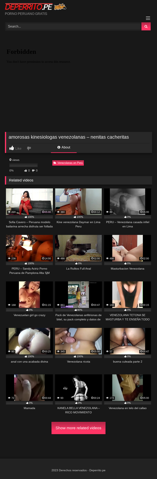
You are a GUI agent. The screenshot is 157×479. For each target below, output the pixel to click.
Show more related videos (78, 428)
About (65, 147)
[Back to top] (144, 467)
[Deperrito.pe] (78, 7)
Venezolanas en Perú (70, 162)
